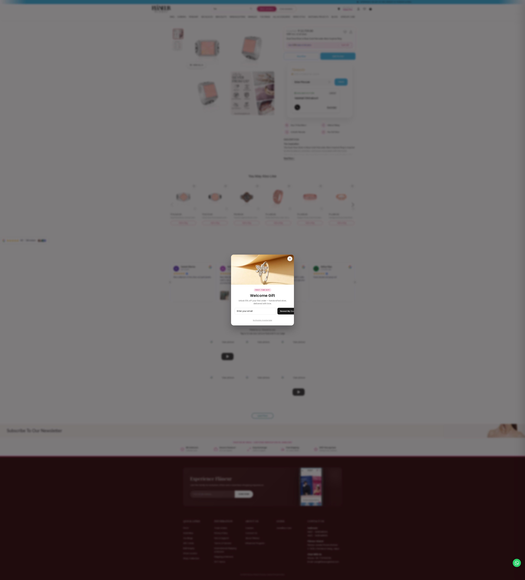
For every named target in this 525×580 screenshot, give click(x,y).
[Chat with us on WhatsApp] (517, 563)
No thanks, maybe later (262, 320)
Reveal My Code (288, 311)
